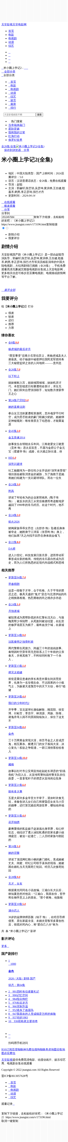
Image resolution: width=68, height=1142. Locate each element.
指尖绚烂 (18, 998)
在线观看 (8, 202)
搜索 (39, 114)
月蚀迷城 (14, 610)
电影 (11, 34)
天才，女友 (15, 883)
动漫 (11, 42)
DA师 (11, 548)
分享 (25, 150)
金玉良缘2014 (16, 437)
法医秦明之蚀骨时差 (20, 641)
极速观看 (8, 205)
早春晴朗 (14, 583)
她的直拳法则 (16, 406)
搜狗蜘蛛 (40, 1049)
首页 (11, 30)
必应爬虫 (9, 1053)
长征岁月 (18, 1002)
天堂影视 (7, 24)
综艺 (11, 45)
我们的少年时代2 (18, 703)
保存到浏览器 (12, 150)
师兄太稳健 (15, 672)
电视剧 (12, 38)
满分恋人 (14, 910)
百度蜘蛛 (17, 1049)
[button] (14, 234)
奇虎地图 (51, 1049)
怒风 (11, 490)
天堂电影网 (20, 24)
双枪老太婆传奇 (23, 1021)
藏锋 (11, 764)
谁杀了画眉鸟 (20, 1010)
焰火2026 (14, 521)
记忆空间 (18, 995)
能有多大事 (15, 791)
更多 (5, 946)
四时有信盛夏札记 (23, 991)
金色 (11, 733)
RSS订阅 (6, 1049)
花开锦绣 (14, 822)
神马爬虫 (28, 1049)
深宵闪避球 (15, 463)
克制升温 (18, 1006)
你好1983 (18, 1017)
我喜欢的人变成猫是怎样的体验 (32, 1013)
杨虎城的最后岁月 (19, 349)
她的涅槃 (14, 852)
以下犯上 (14, 376)
